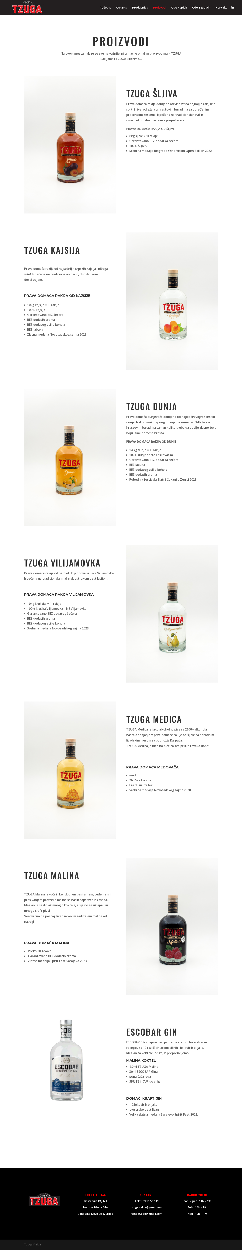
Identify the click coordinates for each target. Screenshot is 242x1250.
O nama (121, 7)
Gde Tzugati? (201, 7)
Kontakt (221, 7)
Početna (105, 7)
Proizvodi (159, 7)
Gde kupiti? (179, 7)
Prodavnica (140, 7)
